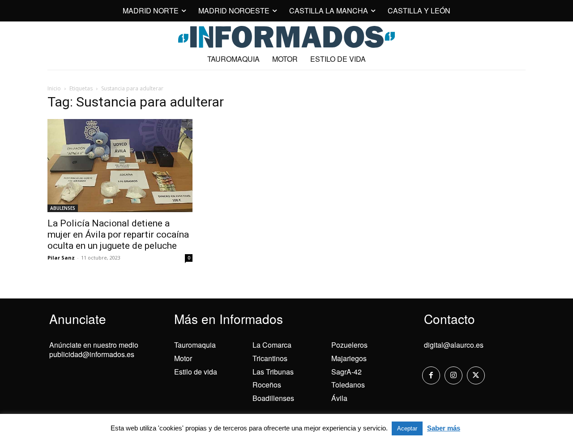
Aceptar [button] (407, 428)
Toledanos (348, 384)
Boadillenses (273, 398)
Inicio (54, 88)
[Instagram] (453, 375)
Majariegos (349, 358)
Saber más (443, 428)
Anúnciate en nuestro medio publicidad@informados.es (93, 349)
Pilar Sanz (61, 257)
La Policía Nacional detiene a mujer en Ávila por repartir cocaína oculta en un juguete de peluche (118, 234)
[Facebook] (431, 375)
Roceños (266, 384)
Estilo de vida (195, 371)
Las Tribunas (273, 371)
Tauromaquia (195, 345)
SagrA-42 (346, 371)
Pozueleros (349, 345)
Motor (183, 358)
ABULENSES (62, 208)
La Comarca (271, 345)
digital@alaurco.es (453, 345)
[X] (476, 375)
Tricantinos (269, 358)
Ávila (339, 398)
